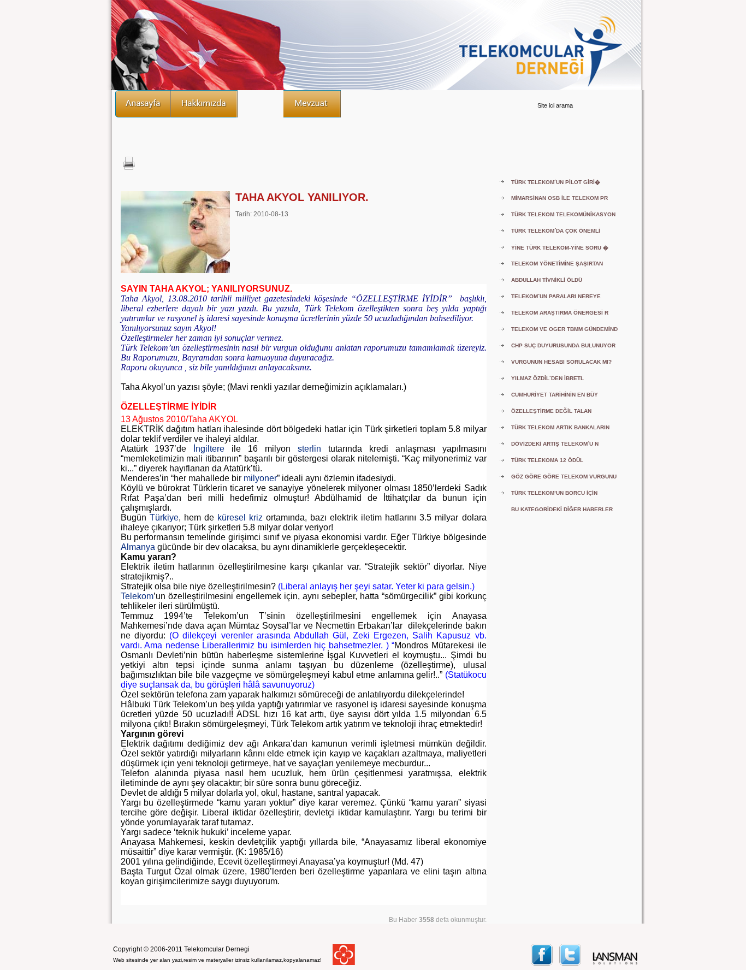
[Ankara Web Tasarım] (615, 963)
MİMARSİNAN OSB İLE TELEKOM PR (559, 198)
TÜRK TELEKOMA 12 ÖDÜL (547, 460)
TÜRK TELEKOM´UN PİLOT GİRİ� (555, 182)
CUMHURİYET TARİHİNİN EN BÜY (554, 395)
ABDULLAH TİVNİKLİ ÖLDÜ (546, 280)
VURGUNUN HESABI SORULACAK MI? (561, 362)
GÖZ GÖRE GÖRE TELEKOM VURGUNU (564, 477)
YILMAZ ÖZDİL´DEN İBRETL (547, 378)
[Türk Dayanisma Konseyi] (344, 963)
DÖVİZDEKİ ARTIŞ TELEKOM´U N (555, 444)
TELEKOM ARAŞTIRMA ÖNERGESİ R (559, 313)
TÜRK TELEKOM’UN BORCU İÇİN (554, 493)
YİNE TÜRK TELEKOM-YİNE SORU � (559, 248)
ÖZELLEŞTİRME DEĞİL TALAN (551, 411)
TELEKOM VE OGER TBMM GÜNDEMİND (564, 329)
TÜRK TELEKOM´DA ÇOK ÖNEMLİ (555, 231)
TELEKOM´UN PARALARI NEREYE (556, 296)
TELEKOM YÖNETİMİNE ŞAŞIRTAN (557, 264)
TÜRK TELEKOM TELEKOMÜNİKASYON (563, 214)
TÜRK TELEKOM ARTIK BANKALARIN (560, 427)
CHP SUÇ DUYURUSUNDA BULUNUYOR (563, 345)
